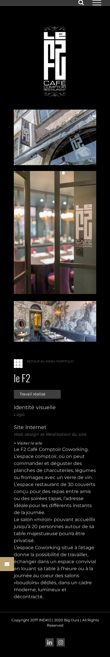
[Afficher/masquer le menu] (97, 2)
